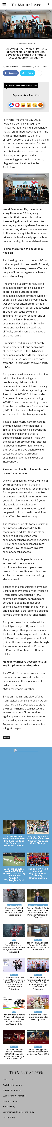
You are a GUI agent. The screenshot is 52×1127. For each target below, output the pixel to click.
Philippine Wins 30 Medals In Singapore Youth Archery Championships (38, 873)
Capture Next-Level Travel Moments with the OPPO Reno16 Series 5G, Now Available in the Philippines (14, 983)
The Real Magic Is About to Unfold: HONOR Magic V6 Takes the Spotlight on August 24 (14, 1054)
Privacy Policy (9, 1106)
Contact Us (8, 1079)
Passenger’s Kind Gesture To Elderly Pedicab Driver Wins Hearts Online (14, 911)
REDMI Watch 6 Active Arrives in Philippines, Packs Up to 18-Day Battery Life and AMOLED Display (14, 1019)
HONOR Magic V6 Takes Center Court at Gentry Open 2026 (38, 1051)
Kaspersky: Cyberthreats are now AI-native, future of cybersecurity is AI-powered (14, 947)
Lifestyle (6, 737)
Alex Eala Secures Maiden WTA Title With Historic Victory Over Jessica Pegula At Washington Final (14, 874)
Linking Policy (9, 1117)
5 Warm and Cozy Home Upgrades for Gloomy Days (38, 1017)
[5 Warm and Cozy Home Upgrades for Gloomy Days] (38, 1002)
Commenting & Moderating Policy (18, 1112)
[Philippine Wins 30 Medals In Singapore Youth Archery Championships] (38, 859)
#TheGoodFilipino (14, 905)
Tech (14, 940)
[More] (39, 73)
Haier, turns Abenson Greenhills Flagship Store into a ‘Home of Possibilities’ (38, 946)
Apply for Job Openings (13, 1085)
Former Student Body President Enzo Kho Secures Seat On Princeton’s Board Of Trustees (14, 841)
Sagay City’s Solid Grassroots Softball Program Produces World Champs (38, 840)
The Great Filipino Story (37, 905)
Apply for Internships (12, 1090)
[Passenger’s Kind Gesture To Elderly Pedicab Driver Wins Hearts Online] (14, 895)
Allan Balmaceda (13, 66)
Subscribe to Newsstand (14, 1096)
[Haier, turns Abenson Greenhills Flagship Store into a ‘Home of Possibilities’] (38, 930)
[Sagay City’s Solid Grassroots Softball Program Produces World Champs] (38, 827)
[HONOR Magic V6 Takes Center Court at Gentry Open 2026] (38, 1037)
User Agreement (10, 1101)
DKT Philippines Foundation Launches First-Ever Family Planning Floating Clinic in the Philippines (38, 983)
